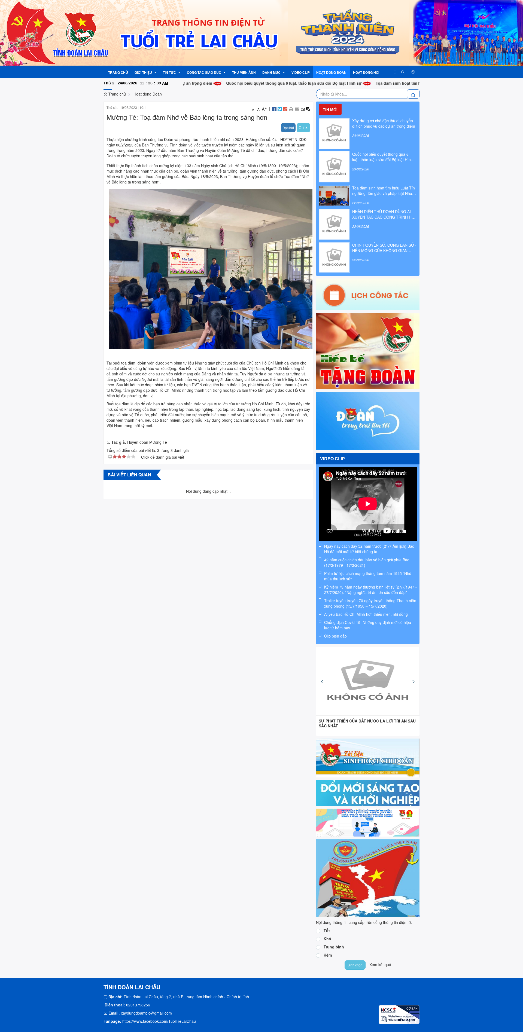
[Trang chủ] (261, 32)
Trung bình (334, 947)
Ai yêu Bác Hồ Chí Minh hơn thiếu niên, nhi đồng (366, 614)
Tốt (327, 930)
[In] (291, 108)
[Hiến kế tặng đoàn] (367, 350)
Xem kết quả (380, 964)
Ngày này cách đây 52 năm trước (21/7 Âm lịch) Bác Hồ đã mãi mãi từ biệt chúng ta (369, 548)
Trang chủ (116, 94)
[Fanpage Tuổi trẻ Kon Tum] (367, 420)
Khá (327, 938)
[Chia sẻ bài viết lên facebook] (274, 108)
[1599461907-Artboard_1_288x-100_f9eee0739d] (367, 822)
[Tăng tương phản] (308, 108)
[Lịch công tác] (367, 293)
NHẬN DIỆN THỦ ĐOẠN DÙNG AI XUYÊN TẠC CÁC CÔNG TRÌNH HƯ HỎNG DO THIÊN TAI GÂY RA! (383, 214)
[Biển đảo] (367, 877)
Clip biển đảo (335, 636)
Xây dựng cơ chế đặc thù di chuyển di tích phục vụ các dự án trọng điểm (383, 123)
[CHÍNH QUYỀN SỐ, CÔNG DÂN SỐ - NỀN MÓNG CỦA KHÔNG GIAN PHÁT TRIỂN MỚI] (334, 257)
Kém (328, 955)
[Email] (297, 108)
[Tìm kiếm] (403, 71)
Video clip (332, 458)
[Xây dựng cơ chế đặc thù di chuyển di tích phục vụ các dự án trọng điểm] (334, 132)
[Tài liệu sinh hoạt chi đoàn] (367, 757)
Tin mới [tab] (330, 109)
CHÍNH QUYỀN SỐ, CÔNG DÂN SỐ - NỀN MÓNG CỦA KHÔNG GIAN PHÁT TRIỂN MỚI (384, 247)
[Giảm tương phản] (302, 108)
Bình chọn (355, 965)
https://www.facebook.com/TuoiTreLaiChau (159, 1021)
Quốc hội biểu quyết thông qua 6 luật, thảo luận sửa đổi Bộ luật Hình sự (255, 83)
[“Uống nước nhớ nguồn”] (367, 681)
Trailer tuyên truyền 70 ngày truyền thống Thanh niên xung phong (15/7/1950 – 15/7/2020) (370, 603)
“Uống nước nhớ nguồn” (342, 721)
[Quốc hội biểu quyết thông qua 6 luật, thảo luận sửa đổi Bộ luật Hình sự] (334, 166)
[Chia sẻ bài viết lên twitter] (280, 108)
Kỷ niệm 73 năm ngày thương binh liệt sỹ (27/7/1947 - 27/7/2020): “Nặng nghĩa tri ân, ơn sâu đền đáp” (370, 589)
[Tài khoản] (413, 71)
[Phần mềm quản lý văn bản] (367, 792)
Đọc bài (288, 127)
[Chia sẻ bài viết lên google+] (285, 108)
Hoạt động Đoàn (147, 94)
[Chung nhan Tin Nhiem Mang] (399, 1013)
